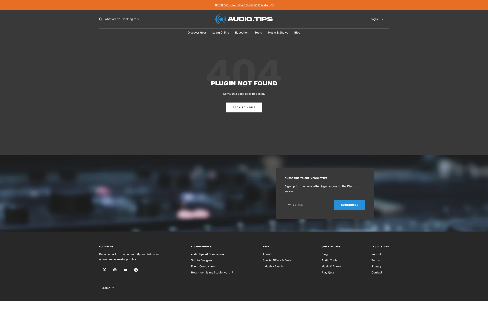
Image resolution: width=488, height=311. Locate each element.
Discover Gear (197, 32)
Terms (376, 260)
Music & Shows (278, 32)
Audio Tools (329, 260)
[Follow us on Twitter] (104, 270)
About (267, 254)
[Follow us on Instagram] (115, 270)
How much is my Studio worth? (212, 272)
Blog (297, 32)
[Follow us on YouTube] (125, 270)
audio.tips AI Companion (207, 254)
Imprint (376, 254)
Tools (258, 32)
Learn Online (220, 32)
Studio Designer (201, 260)
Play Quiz (328, 272)
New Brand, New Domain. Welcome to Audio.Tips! (244, 5)
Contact (377, 272)
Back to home (244, 107)
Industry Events (273, 266)
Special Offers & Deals (277, 260)
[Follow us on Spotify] (136, 270)
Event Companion (203, 266)
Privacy (376, 266)
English (375, 19)
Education (242, 32)
